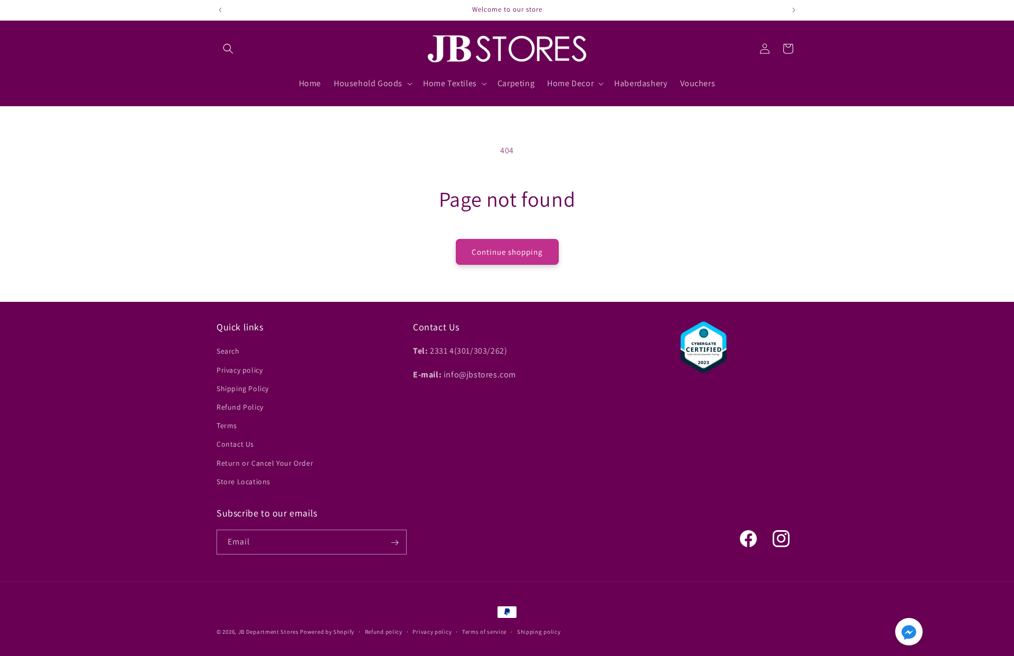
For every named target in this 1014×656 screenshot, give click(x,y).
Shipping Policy (243, 388)
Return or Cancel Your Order (265, 463)
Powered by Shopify (327, 631)
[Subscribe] (394, 542)
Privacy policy (239, 370)
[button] (228, 48)
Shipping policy (539, 631)
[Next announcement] (793, 10)
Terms (227, 425)
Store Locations (243, 481)
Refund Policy (240, 407)
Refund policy (383, 631)
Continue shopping (507, 252)
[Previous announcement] (220, 10)
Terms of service (484, 631)
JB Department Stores (268, 631)
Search (228, 351)
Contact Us (235, 444)
